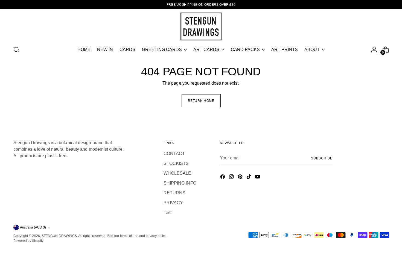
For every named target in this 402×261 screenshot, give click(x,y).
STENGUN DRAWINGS (59, 236)
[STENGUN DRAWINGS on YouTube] (258, 177)
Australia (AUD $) (33, 227)
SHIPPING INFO (180, 183)
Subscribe (321, 158)
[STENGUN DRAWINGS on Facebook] (223, 177)
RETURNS (175, 193)
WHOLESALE (177, 173)
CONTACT (174, 153)
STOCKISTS (176, 163)
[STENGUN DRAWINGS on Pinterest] (240, 177)
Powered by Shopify (28, 241)
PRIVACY (173, 202)
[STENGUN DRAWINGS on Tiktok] (249, 177)
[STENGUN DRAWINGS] (201, 26)
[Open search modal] (16, 49)
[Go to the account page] (374, 49)
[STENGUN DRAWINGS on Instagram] (232, 177)
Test (167, 212)
